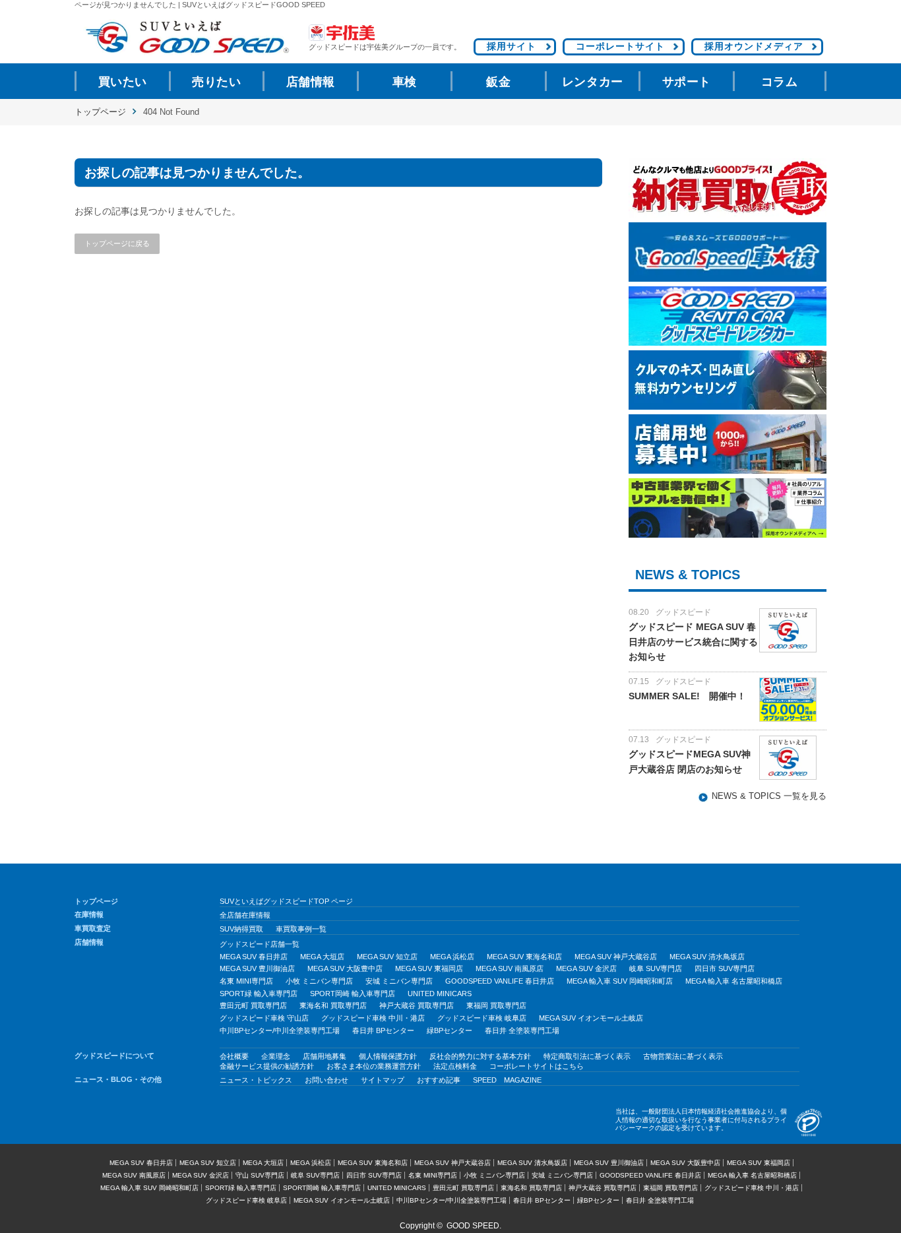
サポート (686, 81)
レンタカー (592, 81)
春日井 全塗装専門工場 (522, 1030)
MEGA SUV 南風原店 (510, 968)
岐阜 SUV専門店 (655, 968)
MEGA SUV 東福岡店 (429, 968)
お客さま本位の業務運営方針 (373, 1066)
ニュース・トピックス (256, 1080)
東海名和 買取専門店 (333, 1005)
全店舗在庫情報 (245, 915)
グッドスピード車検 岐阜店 (481, 1018)
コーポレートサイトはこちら (536, 1066)
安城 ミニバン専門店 (399, 981)
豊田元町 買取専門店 (253, 1005)
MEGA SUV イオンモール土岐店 (591, 1018)
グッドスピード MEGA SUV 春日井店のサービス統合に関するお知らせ (693, 641)
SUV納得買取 (241, 929)
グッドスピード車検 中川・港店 (373, 1018)
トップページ (100, 112)
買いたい (122, 81)
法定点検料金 (455, 1066)
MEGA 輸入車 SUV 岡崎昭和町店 (620, 981)
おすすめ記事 (438, 1080)
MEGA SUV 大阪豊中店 (345, 968)
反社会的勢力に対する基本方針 (480, 1056)
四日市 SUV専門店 (725, 968)
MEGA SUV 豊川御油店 (257, 968)
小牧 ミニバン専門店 (319, 981)
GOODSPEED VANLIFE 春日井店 (499, 981)
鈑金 (498, 81)
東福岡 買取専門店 (496, 1005)
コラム (779, 81)
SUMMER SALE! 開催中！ (687, 696)
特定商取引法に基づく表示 (587, 1056)
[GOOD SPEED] (187, 37)
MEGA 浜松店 (452, 957)
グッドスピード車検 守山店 (264, 1018)
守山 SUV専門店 (259, 1175)
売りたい (216, 81)
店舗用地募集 (324, 1056)
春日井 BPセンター (383, 1030)
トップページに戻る (117, 243)
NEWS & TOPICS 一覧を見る (769, 796)
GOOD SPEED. (474, 1225)
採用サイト (511, 46)
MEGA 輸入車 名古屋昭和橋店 (733, 981)
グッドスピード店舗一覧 (259, 944)
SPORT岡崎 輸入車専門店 (352, 993)
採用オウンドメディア (753, 46)
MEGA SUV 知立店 (387, 957)
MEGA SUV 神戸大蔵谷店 (616, 957)
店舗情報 (310, 81)
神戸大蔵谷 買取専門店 (416, 1005)
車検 (404, 81)
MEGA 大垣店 (322, 957)
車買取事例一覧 (301, 929)
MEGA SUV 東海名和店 (524, 957)
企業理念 (275, 1056)
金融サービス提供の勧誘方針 (267, 1066)
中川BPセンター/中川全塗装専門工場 (280, 1030)
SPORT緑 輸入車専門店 (258, 993)
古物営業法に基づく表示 (683, 1056)
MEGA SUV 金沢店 (586, 968)
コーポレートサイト (620, 46)
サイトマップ (382, 1080)
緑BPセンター (449, 1030)
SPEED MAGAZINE (507, 1080)
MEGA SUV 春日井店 (254, 957)
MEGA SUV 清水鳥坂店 (707, 957)
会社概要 (234, 1056)
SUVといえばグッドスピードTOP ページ (286, 901)
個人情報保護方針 (388, 1056)
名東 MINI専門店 (246, 981)
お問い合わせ (326, 1080)
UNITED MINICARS (440, 993)
